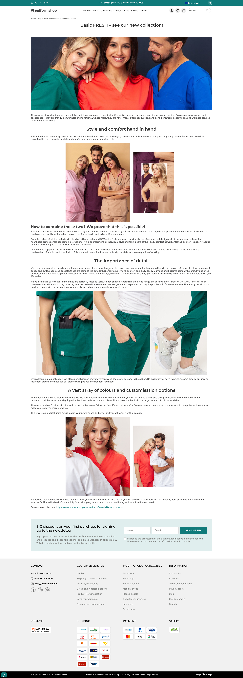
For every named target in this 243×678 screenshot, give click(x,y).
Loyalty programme (87, 599)
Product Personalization (89, 594)
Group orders (122, 11)
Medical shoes (130, 588)
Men (94, 11)
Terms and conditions (180, 583)
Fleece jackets (130, 594)
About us (174, 578)
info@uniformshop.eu (46, 583)
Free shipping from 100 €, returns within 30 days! (121, 3)
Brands (134, 11)
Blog (40, 18)
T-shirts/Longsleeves (134, 599)
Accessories (105, 11)
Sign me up (193, 530)
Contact (81, 573)
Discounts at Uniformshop (91, 604)
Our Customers (177, 599)
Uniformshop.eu (60, 675)
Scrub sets (128, 573)
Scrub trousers (131, 583)
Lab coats (128, 604)
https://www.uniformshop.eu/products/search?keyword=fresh (89, 507)
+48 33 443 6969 (41, 3)
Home (33, 18)
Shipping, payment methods (92, 578)
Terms (136, 675)
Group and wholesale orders (92, 588)
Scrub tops (129, 578)
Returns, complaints (87, 583)
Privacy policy (176, 588)
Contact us (175, 573)
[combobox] (199, 11)
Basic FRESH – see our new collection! (60, 18)
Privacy (127, 675)
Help (143, 11)
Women (86, 11)
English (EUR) (194, 3)
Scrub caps (129, 609)
